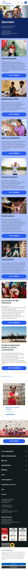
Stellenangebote (6, 479)
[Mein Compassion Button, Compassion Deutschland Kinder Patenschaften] (25, 2)
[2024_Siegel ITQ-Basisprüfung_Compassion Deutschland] (14, 546)
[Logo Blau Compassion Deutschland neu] (6, 3)
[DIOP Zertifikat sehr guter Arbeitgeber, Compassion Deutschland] (22, 534)
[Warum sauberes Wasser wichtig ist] (14, 394)
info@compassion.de (7, 506)
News (3, 474)
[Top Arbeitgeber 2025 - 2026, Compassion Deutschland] (13, 534)
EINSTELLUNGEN (13, 567)
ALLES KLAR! (13, 564)
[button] (18, 2)
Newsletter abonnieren (8, 484)
